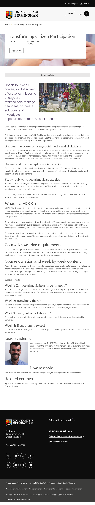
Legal (14, 483)
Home (7, 24)
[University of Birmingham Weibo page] (16, 465)
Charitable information (14, 495)
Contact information (65, 495)
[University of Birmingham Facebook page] (30, 455)
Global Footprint (60, 420)
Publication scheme (36, 489)
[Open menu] (86, 14)
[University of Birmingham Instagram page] (8, 455)
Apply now (16, 50)
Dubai (86, 3)
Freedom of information (73, 489)
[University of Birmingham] (22, 13)
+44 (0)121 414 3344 (17, 445)
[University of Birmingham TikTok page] (8, 465)
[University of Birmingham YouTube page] (30, 465)
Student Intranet (69, 483)
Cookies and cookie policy (32, 495)
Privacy (8, 483)
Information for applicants (53, 489)
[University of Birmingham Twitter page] (23, 455)
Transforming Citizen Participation (28, 24)
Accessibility (34, 483)
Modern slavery (22, 483)
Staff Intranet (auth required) (51, 483)
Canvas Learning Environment (17, 489)
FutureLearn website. (72, 372)
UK (81, 3)
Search (70, 13)
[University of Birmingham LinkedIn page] (16, 455)
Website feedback (50, 495)
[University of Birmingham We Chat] (23, 465)
